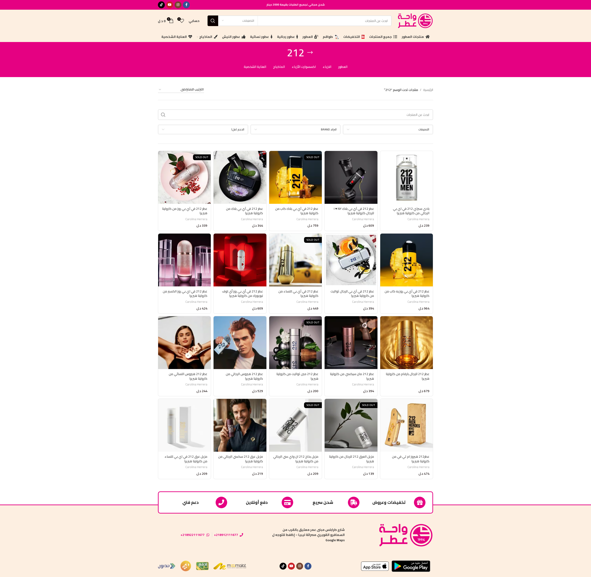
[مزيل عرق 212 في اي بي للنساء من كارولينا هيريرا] (184, 425)
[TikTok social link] (161, 4)
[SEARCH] (213, 20)
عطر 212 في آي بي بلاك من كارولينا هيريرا (244, 211)
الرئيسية (428, 89)
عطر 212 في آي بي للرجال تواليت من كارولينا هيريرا (352, 293)
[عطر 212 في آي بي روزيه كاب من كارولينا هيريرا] (406, 260)
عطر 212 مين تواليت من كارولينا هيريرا (297, 376)
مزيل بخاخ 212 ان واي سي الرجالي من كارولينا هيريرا (295, 459)
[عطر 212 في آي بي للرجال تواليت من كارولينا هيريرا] (351, 260)
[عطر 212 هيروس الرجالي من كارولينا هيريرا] (240, 342)
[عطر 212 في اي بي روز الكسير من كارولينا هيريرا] (184, 260)
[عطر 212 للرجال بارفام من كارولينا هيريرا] (406, 342)
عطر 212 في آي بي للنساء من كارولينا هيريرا (298, 293)
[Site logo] (414, 20)
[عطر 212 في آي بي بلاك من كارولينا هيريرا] (240, 177)
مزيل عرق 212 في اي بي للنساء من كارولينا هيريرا (186, 459)
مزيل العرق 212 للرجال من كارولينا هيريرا (351, 459)
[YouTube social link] (169, 4)
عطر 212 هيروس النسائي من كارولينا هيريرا (188, 376)
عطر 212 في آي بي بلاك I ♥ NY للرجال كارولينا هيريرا (354, 211)
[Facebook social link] (186, 4)
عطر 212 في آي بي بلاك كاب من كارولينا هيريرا (296, 211)
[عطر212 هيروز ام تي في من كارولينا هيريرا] (406, 425)
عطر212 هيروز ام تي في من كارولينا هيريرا (410, 459)
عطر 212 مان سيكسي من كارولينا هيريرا (352, 376)
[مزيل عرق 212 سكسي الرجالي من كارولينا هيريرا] (240, 425)
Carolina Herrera (418, 219)
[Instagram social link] (178, 4)
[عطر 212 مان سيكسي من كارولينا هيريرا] (351, 342)
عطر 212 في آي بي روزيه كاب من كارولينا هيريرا (407, 293)
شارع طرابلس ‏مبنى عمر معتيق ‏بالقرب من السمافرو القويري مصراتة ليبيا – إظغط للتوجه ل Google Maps (308, 535)
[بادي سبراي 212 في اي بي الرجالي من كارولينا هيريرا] (406, 177)
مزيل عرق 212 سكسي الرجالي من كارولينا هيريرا (240, 459)
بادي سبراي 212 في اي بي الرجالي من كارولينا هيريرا (411, 211)
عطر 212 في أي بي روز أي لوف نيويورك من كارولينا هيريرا (242, 293)
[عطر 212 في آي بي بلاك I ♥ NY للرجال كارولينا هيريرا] (351, 177)
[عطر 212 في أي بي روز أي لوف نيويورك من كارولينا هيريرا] (240, 260)
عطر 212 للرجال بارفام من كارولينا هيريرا (407, 376)
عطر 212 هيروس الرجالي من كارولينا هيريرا (244, 376)
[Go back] (310, 52)
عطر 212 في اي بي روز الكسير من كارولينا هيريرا (185, 293)
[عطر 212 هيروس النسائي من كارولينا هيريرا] (184, 342)
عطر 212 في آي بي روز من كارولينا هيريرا (184, 211)
